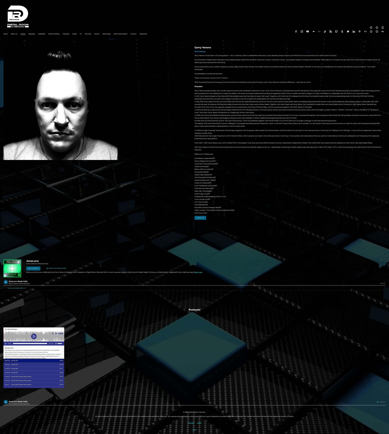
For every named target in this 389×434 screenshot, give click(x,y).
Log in (199, 423)
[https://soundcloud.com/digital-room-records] (313, 31)
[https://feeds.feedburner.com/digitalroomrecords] (331, 31)
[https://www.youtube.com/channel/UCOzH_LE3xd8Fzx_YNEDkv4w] (307, 31)
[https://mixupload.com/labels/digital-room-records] (377, 31)
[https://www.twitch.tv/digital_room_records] (336, 31)
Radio (74, 34)
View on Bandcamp (57, 268)
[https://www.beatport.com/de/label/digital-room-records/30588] (365, 31)
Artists (23, 34)
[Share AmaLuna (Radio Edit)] (378, 402)
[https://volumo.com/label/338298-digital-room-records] (383, 27)
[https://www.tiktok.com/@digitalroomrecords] (325, 31)
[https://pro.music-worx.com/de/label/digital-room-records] (377, 27)
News (6, 34)
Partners (88, 34)
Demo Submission (120, 34)
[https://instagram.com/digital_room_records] (302, 31)
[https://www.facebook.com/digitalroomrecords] (296, 31)
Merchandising (54, 34)
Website (200, 218)
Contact (133, 34)
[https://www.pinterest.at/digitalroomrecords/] (359, 31)
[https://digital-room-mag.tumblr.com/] (342, 31)
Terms (195, 429)
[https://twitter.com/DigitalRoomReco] (348, 31)
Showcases (106, 34)
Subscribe (143, 34)
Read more (198, 272)
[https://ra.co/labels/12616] (383, 31)
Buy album (33, 268)
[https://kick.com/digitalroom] (371, 27)
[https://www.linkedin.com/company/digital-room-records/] (354, 31)
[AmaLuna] (12, 268)
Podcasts (66, 34)
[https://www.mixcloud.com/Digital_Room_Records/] (319, 31)
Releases (31, 34)
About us (14, 34)
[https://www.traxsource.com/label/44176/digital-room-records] (371, 31)
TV (81, 34)
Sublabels (41, 34)
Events (96, 34)
